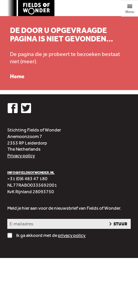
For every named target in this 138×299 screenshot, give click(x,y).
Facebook (12, 108)
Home (17, 76)
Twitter (26, 108)
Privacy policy (21, 155)
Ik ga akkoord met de (50, 235)
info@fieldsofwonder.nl (30, 172)
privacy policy (71, 235)
